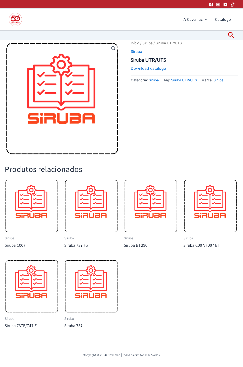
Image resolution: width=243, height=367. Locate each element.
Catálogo (223, 19)
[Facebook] (211, 4)
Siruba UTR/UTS (184, 80)
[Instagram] (218, 4)
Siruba (147, 43)
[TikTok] (232, 4)
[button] (205, 19)
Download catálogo (148, 68)
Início (135, 43)
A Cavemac (193, 19)
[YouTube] (225, 4)
